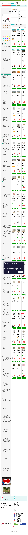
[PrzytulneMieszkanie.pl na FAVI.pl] (2, 524)
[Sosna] (3, 25)
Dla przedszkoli (4, 409)
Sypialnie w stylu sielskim (6, 359)
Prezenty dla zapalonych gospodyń (6, 282)
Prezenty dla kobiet (5, 276)
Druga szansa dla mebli (6, 66)
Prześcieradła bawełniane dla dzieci (6, 417)
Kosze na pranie (5, 198)
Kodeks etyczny (16, 509)
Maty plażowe (5, 206)
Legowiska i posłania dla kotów (7, 227)
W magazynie (6, 14)
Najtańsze (17, 24)
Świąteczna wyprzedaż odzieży (7, 328)
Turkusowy (4, 338)
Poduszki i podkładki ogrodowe (7, 203)
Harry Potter (5, 170)
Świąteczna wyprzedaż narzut (6, 327)
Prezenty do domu (5, 306)
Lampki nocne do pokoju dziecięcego (6, 166)
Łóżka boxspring (5, 117)
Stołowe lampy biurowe (6, 188)
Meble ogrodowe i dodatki (6, 441)
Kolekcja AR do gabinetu (6, 468)
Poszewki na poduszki (6, 257)
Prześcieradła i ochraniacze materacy (6, 387)
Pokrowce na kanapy (5, 75)
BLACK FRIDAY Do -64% (5, 51)
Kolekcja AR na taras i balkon (6, 471)
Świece (4, 217)
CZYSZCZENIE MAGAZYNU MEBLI (5, 68)
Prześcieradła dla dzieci (6, 414)
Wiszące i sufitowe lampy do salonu (7, 86)
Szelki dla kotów (6, 232)
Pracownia (4, 181)
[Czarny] (9, 32)
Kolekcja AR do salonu (6, 463)
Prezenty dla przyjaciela (6, 291)
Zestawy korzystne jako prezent (7, 320)
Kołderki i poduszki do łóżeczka (6, 105)
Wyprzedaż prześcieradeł (6, 61)
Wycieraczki (4, 94)
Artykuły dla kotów (5, 226)
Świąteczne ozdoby (5, 242)
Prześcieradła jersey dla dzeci (7, 416)
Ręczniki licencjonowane (6, 156)
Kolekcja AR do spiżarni (6, 469)
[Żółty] (7, 36)
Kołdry (4, 104)
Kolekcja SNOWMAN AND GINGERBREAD (6, 459)
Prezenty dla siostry (5, 281)
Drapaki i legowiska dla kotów (7, 231)
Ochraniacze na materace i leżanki (6, 419)
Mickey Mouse (5, 179)
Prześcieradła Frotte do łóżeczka (6, 151)
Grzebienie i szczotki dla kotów (7, 233)
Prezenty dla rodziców (6, 305)
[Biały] (3, 32)
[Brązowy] (3, 34)
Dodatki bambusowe (5, 214)
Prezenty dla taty (5, 288)
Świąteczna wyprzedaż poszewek (6, 329)
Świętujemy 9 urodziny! (5, 390)
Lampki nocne (5, 140)
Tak (6, 44)
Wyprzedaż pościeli (5, 60)
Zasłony (4, 260)
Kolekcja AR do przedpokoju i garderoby (6, 465)
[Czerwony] (9, 34)
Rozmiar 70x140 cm (6, 134)
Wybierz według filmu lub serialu (6, 169)
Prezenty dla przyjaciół (6, 314)
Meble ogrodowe (5, 202)
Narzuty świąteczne (5, 432)
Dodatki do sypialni (5, 136)
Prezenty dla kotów (5, 313)
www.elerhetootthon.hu (19, 518)
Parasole (4, 208)
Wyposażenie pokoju (5, 375)
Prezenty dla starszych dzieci (7, 302)
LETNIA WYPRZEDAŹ (5, 439)
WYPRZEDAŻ (5, 399)
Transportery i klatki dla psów (7, 223)
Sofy (4, 78)
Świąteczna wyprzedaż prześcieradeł (6, 325)
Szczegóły (19, 138)
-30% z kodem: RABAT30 (6, 21)
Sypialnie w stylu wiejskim (6, 357)
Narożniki (4, 77)
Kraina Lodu (4, 178)
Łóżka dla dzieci (5, 116)
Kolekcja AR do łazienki (6, 472)
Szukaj (12, 3)
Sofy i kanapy (4, 408)
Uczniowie (4, 374)
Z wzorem (4, 351)
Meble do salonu (5, 448)
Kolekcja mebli (4, 451)
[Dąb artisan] (7, 27)
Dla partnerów (16, 510)
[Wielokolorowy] (7, 40)
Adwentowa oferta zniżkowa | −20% (6, 322)
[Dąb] (5, 25)
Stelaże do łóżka (5, 118)
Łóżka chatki (4, 115)
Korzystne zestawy (6, 19)
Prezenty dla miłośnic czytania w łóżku (7, 283)
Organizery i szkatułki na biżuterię (6, 235)
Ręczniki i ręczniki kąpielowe (6, 194)
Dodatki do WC (5, 195)
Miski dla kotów (5, 229)
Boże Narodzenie (4, 275)
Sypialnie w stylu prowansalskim (7, 358)
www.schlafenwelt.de (18, 520)
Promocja (6, 15)
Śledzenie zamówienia (17, 503)
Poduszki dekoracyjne (6, 256)
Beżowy (4, 348)
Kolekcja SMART (5, 453)
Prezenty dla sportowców (6, 293)
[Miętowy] (3, 40)
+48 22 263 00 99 (5, 503)
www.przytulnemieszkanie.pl (19, 513)
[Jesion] (5, 27)
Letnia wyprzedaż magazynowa (6, 440)
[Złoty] (9, 38)
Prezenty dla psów (5, 312)
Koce (3, 404)
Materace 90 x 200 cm (6, 128)
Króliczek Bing (5, 180)
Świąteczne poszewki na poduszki (6, 244)
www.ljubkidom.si (18, 516)
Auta (4, 176)
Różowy (4, 340)
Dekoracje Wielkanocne (6, 213)
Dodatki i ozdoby (5, 212)
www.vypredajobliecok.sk (19, 515)
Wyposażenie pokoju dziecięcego (5, 370)
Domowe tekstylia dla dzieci (6, 143)
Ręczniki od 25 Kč (5, 393)
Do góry (19, 384)
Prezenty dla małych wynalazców (5, 300)
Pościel (4, 99)
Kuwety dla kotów (6, 230)
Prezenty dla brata (5, 290)
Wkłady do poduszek (6, 106)
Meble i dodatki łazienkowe (6, 449)
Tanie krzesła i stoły (5, 384)
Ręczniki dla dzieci (5, 155)
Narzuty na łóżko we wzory (7, 250)
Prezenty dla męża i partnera (6, 287)
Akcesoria (4, 72)
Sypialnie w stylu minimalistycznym (5, 363)
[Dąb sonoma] (3, 27)
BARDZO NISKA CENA (5, 438)
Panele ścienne (5, 237)
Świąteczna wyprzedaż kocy (6, 326)
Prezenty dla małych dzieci (6, 301)
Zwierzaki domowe (5, 450)
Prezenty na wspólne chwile (6, 56)
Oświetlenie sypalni (5, 137)
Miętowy (4, 349)
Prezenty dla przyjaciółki (6, 280)
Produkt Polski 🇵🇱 (6, 18)
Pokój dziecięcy (5, 141)
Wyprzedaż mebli (5, 58)
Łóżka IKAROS (5, 121)
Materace (4, 407)
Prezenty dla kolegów (6, 315)
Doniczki (4, 218)
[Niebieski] (5, 38)
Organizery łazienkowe (6, 197)
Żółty (3, 345)
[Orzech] (7, 25)
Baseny (4, 207)
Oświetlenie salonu (5, 85)
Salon (3, 74)
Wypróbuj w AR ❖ (6, 20)
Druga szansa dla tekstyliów (6, 67)
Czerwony (4, 335)
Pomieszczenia (4, 73)
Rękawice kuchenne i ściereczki (7, 389)
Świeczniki (4, 216)
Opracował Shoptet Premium (14, 531)
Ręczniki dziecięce (5, 410)
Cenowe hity (4, 398)
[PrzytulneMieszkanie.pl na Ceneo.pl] (16, 524)
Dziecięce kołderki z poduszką (7, 420)
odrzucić (5, 269)
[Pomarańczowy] (5, 36)
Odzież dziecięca (5, 162)
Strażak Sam (4, 177)
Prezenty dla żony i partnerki (6, 277)
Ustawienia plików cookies (9, 268)
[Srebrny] (9, 40)
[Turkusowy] (3, 38)
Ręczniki (4, 405)
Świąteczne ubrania (5, 429)
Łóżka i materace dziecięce (6, 142)
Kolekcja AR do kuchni (6, 470)
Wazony (4, 215)
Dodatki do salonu (5, 84)
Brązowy (4, 336)
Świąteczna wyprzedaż (5, 321)
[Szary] (7, 32)
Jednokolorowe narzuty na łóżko (7, 249)
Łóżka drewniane (5, 108)
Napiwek (3, 355)
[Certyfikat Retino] (23, 524)
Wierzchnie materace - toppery (6, 125)
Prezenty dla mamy (5, 278)
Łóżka (4, 107)
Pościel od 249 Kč (5, 391)
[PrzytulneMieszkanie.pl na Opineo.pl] (9, 523)
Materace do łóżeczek (6, 132)
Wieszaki (4, 92)
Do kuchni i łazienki (5, 422)
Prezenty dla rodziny (5, 304)
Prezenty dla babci (5, 279)
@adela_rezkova (5, 397)
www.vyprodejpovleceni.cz (19, 514)
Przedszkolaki (4, 368)
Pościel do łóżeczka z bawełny (6, 147)
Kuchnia (4, 192)
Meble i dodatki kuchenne (6, 447)
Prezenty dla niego (5, 55)
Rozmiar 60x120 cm (6, 133)
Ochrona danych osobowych (18, 508)
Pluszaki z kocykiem (5, 255)
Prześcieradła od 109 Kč (6, 392)
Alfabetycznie (22, 25)
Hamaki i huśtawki (5, 205)
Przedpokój (4, 89)
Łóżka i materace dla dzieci (6, 421)
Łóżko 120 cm (5, 111)
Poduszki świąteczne (5, 428)
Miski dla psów (5, 222)
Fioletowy (4, 346)
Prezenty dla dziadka (5, 289)
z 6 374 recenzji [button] (17, 9)
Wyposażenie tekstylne (6, 380)
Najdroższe (21, 24)
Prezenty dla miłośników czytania (6, 309)
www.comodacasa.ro (18, 519)
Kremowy (4, 347)
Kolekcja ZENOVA (5, 452)
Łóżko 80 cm (5, 109)
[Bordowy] (7, 34)
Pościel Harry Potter (6, 171)
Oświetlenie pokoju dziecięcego (5, 165)
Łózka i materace (5, 383)
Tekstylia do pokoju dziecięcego (5, 371)
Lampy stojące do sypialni (6, 139)
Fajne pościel (4, 386)
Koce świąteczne (5, 431)
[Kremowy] (5, 32)
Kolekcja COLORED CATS (6, 457)
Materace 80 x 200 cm (6, 127)
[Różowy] (3, 36)
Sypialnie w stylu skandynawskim (5, 360)
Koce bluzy (4, 430)
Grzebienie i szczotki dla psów (7, 225)
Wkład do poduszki (5, 258)
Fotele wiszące (5, 204)
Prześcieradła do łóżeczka (6, 148)
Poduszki (4, 103)
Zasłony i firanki (5, 259)
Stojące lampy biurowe (6, 187)
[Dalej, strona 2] (18, 382)
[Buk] (9, 25)
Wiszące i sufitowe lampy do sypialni (7, 138)
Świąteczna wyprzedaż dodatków (6, 331)
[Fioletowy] (7, 38)
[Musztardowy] (5, 40)
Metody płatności (16, 505)
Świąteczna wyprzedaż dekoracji (7, 330)
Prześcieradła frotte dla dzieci (7, 415)
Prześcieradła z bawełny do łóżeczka (7, 152)
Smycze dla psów (6, 224)
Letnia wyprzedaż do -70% (5, 50)
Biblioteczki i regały (5, 82)
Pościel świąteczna (5, 427)
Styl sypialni (3, 356)
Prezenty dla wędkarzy (6, 292)
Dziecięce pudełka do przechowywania (6, 161)
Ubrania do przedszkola (6, 373)
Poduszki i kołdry (5, 102)
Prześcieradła (5, 100)
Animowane (4, 350)
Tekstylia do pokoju (5, 376)
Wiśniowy (4, 339)
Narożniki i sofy (5, 76)
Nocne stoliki (5, 119)
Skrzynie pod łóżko (5, 120)
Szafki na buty (5, 91)
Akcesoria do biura (5, 382)
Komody (4, 83)
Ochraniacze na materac (6, 126)
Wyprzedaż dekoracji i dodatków (7, 59)
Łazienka (4, 193)
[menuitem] (6, 6)
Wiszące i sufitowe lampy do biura (7, 186)
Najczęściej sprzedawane (15, 25)
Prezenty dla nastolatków (6, 303)
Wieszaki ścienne (5, 93)
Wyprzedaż (6, 17)
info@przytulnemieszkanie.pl (7, 505)
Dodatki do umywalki (5, 196)
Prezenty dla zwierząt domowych (6, 311)
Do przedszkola (5, 372)
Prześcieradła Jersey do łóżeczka (6, 149)
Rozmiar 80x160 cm (6, 135)
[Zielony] (9, 36)
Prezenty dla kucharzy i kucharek (6, 308)
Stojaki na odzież (5, 95)
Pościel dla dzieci (5, 144)
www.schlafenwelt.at (18, 521)
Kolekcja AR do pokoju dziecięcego (6, 467)
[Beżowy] (5, 34)
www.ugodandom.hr (18, 517)
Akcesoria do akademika (6, 381)
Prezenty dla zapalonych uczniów (6, 299)
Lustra (4, 90)
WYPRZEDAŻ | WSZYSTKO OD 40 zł (7, 400)
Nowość (6, 16)
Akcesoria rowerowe (5, 236)
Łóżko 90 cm (5, 110)
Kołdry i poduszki (5, 101)
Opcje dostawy (16, 504)
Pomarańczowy (5, 337)
